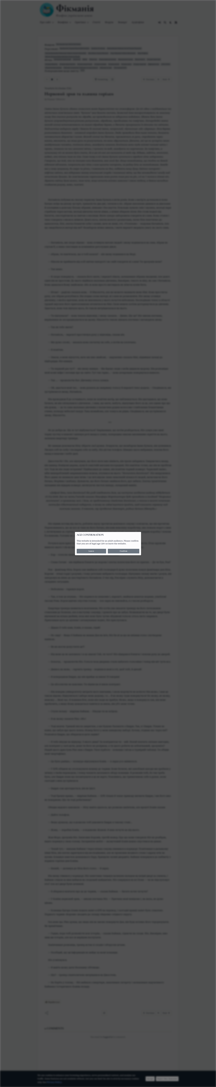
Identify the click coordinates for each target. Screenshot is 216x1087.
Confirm (123, 551)
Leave (91, 551)
